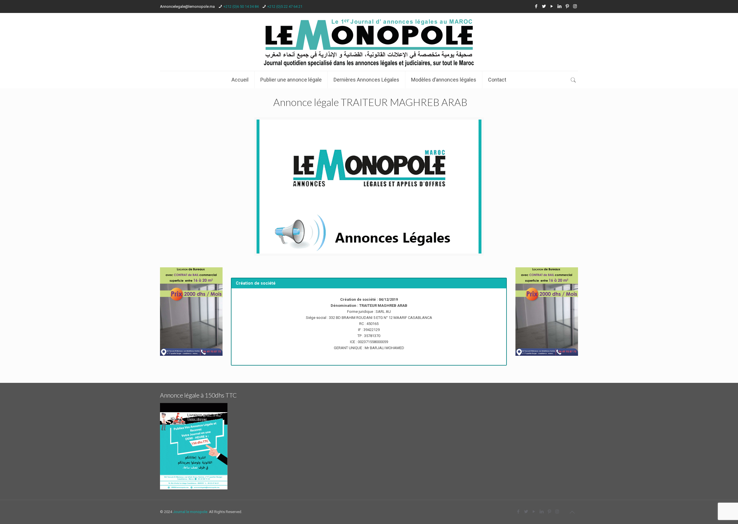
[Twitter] (544, 6)
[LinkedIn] (559, 6)
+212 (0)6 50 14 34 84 (241, 6)
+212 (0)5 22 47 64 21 (284, 6)
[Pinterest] (567, 6)
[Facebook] (536, 6)
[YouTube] (552, 6)
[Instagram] (575, 6)
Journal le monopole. (190, 512)
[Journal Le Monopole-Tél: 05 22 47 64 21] (369, 42)
